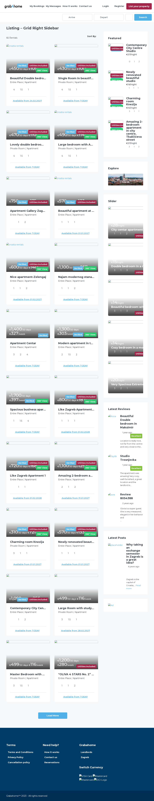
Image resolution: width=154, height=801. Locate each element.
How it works (70, 6)
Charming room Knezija (27, 542)
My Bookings (37, 6)
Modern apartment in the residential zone (76, 343)
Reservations (51, 762)
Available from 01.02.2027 (27, 299)
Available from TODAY (75, 100)
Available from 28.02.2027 (75, 630)
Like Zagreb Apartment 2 (76, 409)
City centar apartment (127, 229)
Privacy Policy (15, 757)
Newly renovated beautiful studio (76, 542)
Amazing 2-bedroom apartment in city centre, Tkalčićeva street (76, 475)
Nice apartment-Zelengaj (28, 277)
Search (143, 17)
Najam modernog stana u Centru (76, 277)
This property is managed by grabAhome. (133, 573)
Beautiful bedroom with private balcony (130, 307)
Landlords (86, 752)
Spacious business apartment (28, 409)
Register (119, 6)
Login (105, 6)
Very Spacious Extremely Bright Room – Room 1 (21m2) (130, 384)
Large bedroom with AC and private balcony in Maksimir (76, 144)
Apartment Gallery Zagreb (28, 211)
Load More (53, 715)
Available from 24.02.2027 (27, 100)
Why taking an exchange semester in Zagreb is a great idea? (134, 553)
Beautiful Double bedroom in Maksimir (28, 78)
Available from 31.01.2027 (75, 498)
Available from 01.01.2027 (75, 233)
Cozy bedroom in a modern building (130, 347)
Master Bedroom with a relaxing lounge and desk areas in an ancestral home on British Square (28, 674)
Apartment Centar (23, 343)
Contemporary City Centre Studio (28, 608)
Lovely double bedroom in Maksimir (28, 144)
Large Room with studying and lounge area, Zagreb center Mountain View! (76, 608)
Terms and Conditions (20, 752)
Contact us (85, 6)
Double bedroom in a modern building (130, 266)
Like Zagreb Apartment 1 (28, 475)
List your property (139, 6)
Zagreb (85, 757)
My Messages (53, 6)
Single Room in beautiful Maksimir (76, 78)
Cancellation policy (19, 762)
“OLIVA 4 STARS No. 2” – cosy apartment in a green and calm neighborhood (76, 674)
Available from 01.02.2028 (75, 432)
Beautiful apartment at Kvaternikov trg (76, 211)
